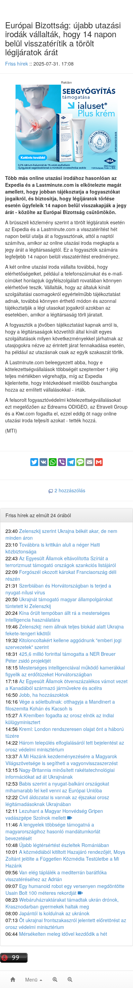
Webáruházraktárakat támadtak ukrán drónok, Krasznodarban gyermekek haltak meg (62, 903)
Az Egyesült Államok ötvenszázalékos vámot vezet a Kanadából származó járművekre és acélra (66, 684)
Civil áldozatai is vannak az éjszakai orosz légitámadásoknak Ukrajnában (57, 800)
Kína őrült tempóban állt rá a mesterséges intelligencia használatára (57, 616)
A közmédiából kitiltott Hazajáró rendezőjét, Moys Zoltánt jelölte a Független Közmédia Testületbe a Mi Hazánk (65, 858)
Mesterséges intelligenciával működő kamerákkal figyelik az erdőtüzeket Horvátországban (65, 671)
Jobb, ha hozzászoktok (37, 694)
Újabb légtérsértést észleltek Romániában (57, 845)
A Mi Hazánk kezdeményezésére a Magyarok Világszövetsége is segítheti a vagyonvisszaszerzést (61, 759)
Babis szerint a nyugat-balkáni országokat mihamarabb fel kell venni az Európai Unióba (57, 787)
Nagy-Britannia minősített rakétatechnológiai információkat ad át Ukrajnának (60, 773)
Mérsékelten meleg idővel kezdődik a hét (56, 933)
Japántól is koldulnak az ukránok (47, 913)
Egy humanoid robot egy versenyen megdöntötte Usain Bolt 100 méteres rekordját (64, 889)
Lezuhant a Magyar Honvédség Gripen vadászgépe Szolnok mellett (54, 814)
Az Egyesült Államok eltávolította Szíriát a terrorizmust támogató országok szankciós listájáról (60, 561)
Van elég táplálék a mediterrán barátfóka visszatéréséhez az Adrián (56, 876)
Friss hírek (16, 63)
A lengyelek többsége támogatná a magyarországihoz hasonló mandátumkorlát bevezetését (52, 831)
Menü (32, 979)
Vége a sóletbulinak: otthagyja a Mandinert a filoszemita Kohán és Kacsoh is (60, 705)
